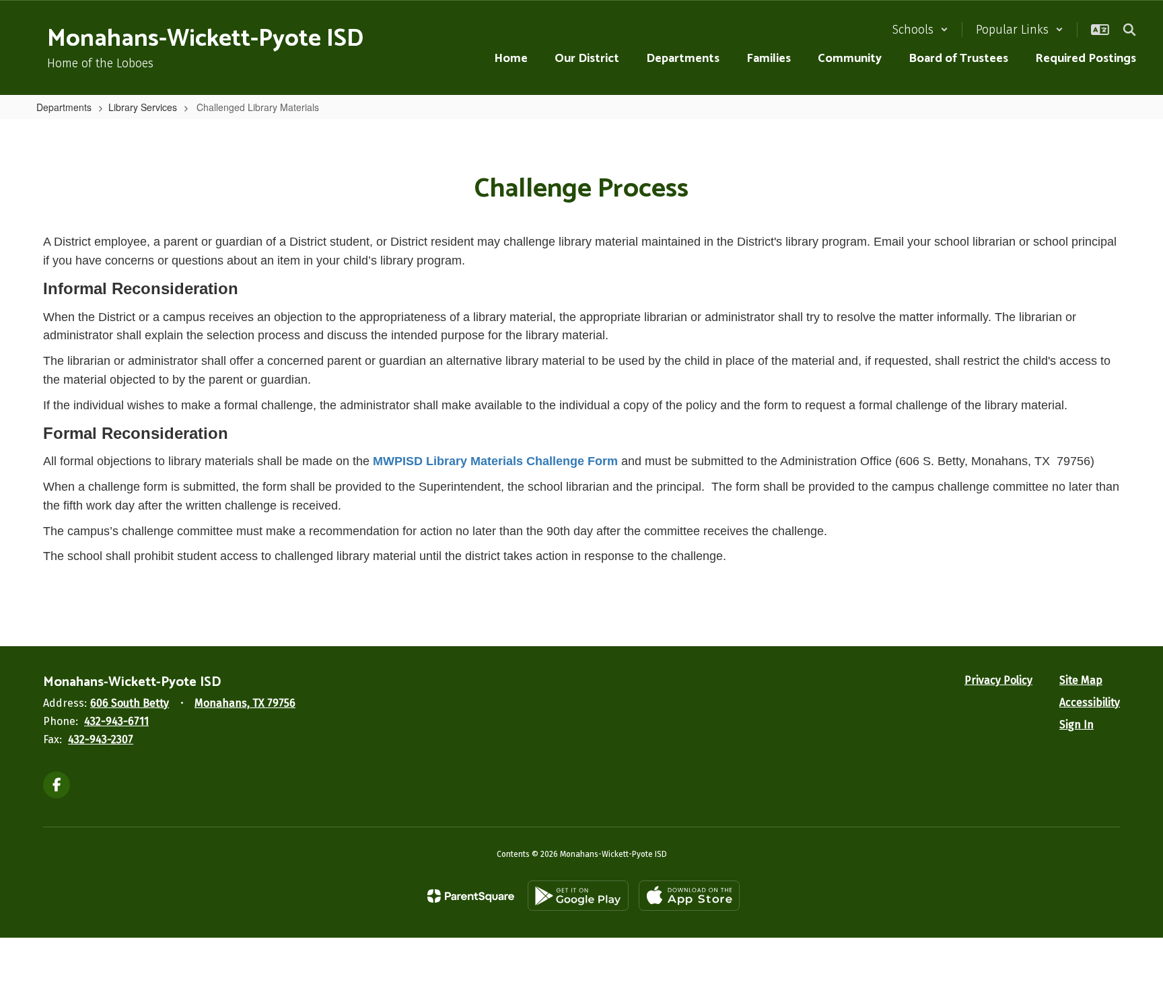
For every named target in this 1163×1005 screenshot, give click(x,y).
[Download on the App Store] (689, 895)
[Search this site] (1129, 29)
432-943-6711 (116, 721)
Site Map (1080, 680)
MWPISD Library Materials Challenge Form (495, 461)
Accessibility (1089, 702)
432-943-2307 (100, 739)
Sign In (1076, 724)
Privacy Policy (998, 680)
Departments (64, 107)
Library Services (142, 107)
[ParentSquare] (471, 896)
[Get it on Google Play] (578, 895)
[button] (920, 29)
